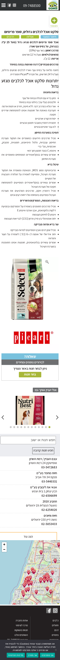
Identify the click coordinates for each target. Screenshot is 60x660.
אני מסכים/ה (47, 655)
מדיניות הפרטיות (15, 655)
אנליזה (30, 36)
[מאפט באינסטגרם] (14, 5)
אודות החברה (22, 620)
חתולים (55, 625)
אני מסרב (32, 655)
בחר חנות (30, 374)
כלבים (55, 620)
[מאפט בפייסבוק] (9, 5)
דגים (56, 630)
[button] (52, 572)
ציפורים (55, 635)
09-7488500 (31, 5)
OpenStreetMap (47, 603)
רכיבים (10, 36)
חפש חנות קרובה (43, 450)
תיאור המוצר (49, 36)
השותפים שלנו (21, 635)
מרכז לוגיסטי (22, 625)
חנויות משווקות (21, 630)
